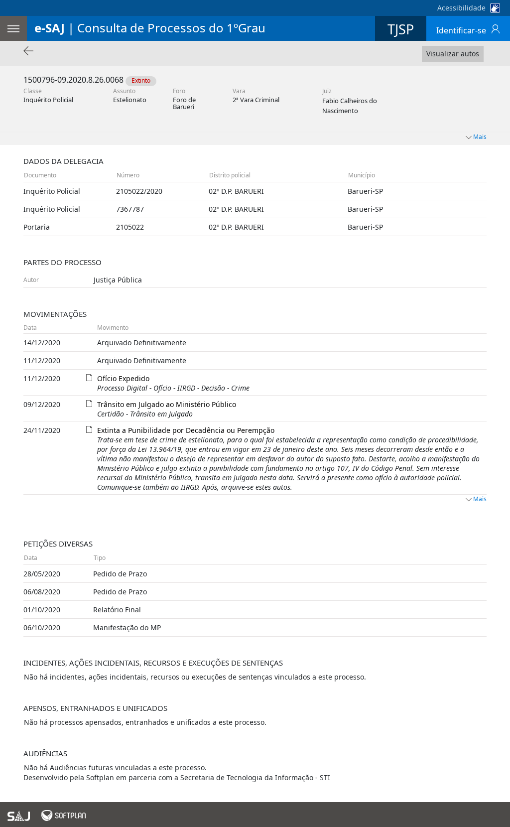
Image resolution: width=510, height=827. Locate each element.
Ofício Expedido (123, 378)
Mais (480, 499)
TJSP (400, 29)
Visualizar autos (452, 53)
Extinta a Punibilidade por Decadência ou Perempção (185, 430)
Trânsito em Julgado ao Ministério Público (166, 404)
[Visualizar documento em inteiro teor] (89, 377)
